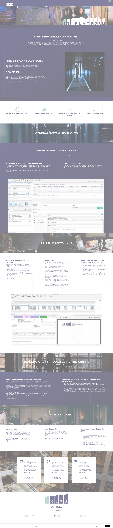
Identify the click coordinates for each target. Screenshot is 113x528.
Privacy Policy (50, 526)
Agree (107, 526)
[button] (79, 251)
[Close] (111, 526)
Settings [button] (95, 526)
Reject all (101, 526)
